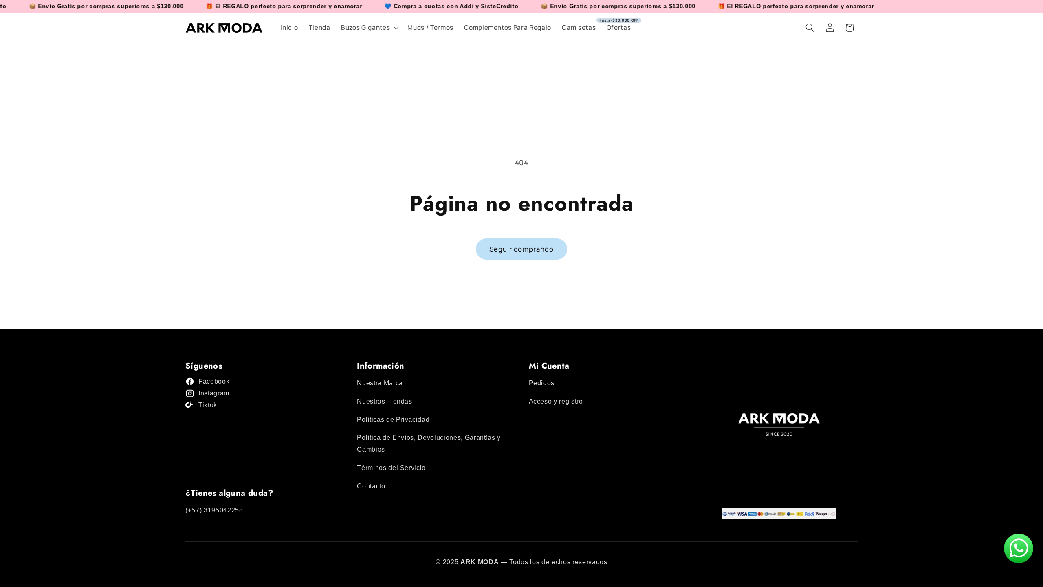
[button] (369, 27)
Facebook (213, 381)
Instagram (213, 393)
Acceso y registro (556, 401)
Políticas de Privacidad (393, 419)
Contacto (371, 486)
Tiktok (207, 405)
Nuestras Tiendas (384, 401)
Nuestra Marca (380, 383)
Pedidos (542, 383)
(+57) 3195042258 (214, 510)
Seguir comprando (521, 249)
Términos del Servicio (391, 467)
